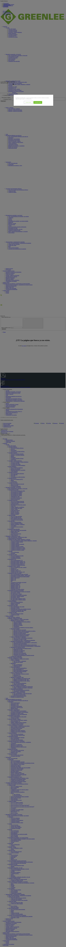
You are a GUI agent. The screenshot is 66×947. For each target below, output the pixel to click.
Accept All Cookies (38, 102)
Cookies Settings (28, 102)
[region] (33, 100)
